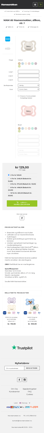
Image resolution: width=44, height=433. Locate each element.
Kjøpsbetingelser (29, 389)
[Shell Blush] (26, 63)
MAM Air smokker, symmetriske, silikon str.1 (11, 319)
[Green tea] (19, 66)
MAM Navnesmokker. (18, 281)
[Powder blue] (22, 63)
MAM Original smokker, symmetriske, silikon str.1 (32, 320)
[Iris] (35, 63)
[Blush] (29, 63)
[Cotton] (19, 63)
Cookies (29, 394)
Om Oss (14, 389)
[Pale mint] (32, 63)
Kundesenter (14, 392)
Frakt (23, 170)
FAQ (29, 392)
